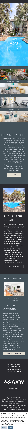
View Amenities (14, 266)
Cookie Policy (20, 409)
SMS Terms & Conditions (13, 407)
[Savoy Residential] (14, 382)
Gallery (14, 175)
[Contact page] (4, 1)
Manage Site (12, 405)
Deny (10, 427)
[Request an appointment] (7, 1)
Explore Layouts (14, 353)
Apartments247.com (7, 400)
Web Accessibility (9, 409)
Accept (4, 427)
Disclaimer (4, 405)
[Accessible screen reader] (2, 1)
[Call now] (10, 1)
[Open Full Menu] (25, 1)
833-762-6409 (14, 371)
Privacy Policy (22, 405)
